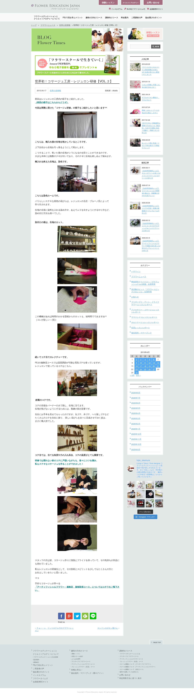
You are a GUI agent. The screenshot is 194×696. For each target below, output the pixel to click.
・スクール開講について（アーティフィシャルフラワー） (137, 667)
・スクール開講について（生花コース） (131, 669)
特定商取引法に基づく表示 (130, 678)
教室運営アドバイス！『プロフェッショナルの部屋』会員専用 (145, 282)
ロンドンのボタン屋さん (108, 628)
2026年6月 (135, 403)
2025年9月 (135, 449)
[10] (77, 481)
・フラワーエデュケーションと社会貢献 (45, 657)
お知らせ (135, 296)
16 (137, 366)
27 (154, 369)
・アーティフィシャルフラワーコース (82, 664)
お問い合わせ (153, 2)
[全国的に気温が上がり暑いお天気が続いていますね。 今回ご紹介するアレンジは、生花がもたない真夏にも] (141, 485)
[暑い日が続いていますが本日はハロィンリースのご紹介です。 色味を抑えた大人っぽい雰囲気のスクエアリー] (131, 485)
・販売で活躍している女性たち (128, 672)
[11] (77, 509)
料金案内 (124, 17)
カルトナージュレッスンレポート (145, 322)
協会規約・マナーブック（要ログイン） (87, 673)
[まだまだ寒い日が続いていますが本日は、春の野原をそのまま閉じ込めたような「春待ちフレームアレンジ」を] (159, 494)
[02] (77, 178)
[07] (77, 337)
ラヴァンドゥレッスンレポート (144, 317)
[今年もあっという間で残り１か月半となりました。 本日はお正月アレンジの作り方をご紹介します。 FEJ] (141, 503)
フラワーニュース (48, 25)
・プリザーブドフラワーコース (80, 661)
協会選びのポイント (153, 17)
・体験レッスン (75, 653)
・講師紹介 (35, 662)
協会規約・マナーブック (141, 332)
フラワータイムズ (40, 678)
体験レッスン (108, 2)
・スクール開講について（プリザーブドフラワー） (135, 664)
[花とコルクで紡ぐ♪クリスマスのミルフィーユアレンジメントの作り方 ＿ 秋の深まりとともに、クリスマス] (159, 503)
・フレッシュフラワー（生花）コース (82, 667)
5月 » (138, 375)
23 (137, 369)
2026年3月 (135, 418)
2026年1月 (135, 428)
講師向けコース (111, 17)
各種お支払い (76, 669)
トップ (34, 25)
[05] (77, 271)
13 (154, 362)
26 (149, 369)
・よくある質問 (75, 659)
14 (158, 362)
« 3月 (132, 375)
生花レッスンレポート (140, 327)
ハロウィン (136, 271)
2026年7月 (135, 397)
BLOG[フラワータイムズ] (135, 9)
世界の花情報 (64, 25)
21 (158, 366)
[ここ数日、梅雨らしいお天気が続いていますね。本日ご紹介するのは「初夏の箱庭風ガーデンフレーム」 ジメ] (150, 485)
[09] (77, 438)
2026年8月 (135, 392)
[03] (77, 239)
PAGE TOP (157, 642)
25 (145, 369)
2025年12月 (136, 434)
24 (141, 369)
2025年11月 (136, 439)
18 (145, 366)
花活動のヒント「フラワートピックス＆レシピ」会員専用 (145, 290)
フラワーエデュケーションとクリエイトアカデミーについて (47, 17)
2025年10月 (136, 444)
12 (149, 362)
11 (145, 362)
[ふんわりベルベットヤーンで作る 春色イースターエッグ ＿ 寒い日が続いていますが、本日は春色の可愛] (131, 503)
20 (154, 366)
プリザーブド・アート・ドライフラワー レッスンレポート (145, 303)
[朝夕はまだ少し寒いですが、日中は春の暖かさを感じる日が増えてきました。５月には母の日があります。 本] (141, 494)
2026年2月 (135, 423)
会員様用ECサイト (156, 9)
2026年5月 (135, 408)
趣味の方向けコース (94, 17)
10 (141, 362)
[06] (77, 299)
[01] (77, 125)
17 (141, 366)
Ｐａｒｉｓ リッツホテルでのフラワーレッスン (54, 629)
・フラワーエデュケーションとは (129, 653)
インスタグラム (116, 9)
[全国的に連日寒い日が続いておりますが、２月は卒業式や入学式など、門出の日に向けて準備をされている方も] (150, 494)
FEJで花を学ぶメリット (73, 17)
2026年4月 (135, 413)
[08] (77, 383)
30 (137, 372)
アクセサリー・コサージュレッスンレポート (145, 310)
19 (149, 366)
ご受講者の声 (136, 17)
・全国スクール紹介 (76, 656)
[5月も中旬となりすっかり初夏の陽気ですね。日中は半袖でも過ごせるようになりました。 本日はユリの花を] (159, 485)
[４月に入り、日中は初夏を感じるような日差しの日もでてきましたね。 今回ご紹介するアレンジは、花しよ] (131, 494)
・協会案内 (35, 659)
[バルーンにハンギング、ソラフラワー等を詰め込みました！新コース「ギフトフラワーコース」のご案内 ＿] (150, 503)
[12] (77, 538)
